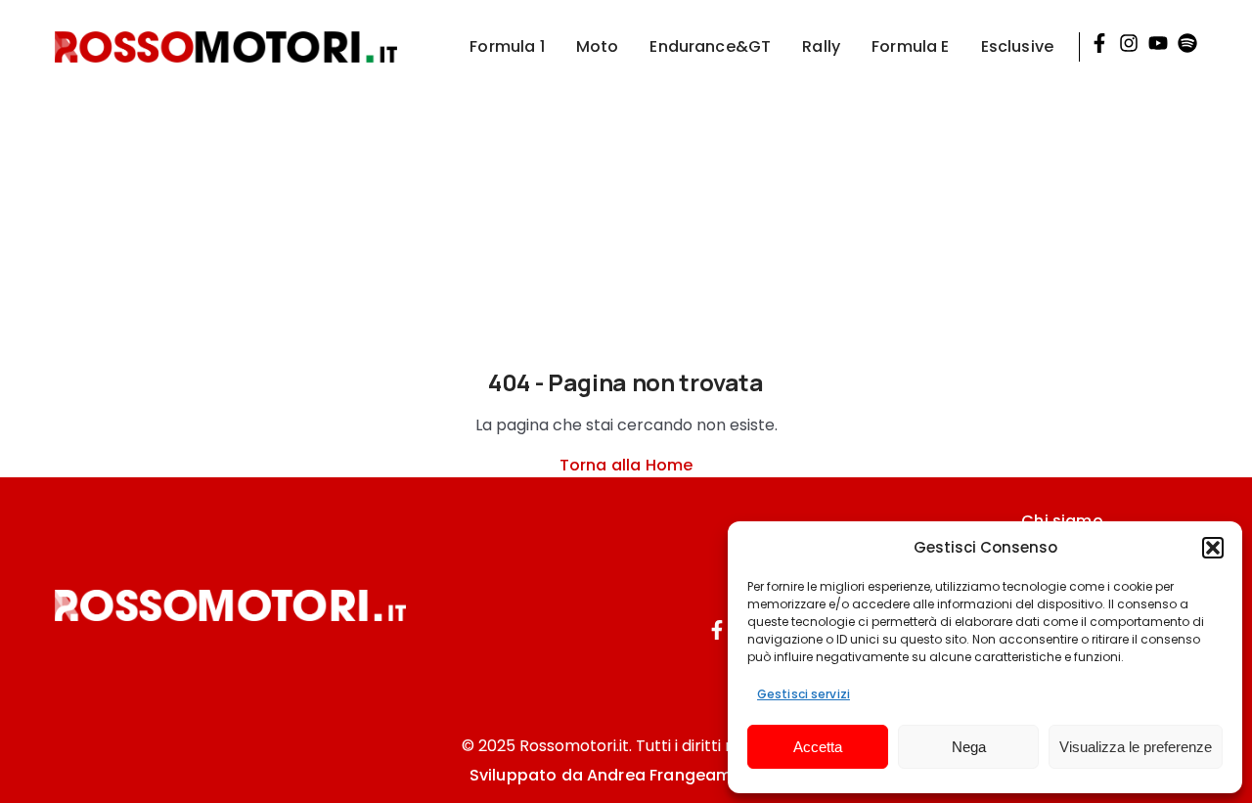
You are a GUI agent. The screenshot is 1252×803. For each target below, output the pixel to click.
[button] (1213, 548)
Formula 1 (507, 46)
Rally (821, 46)
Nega (969, 746)
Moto (597, 46)
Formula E (910, 46)
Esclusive (1017, 46)
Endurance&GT (710, 46)
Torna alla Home (626, 465)
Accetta (817, 746)
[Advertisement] (626, 231)
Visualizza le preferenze (1135, 746)
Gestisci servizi (803, 694)
